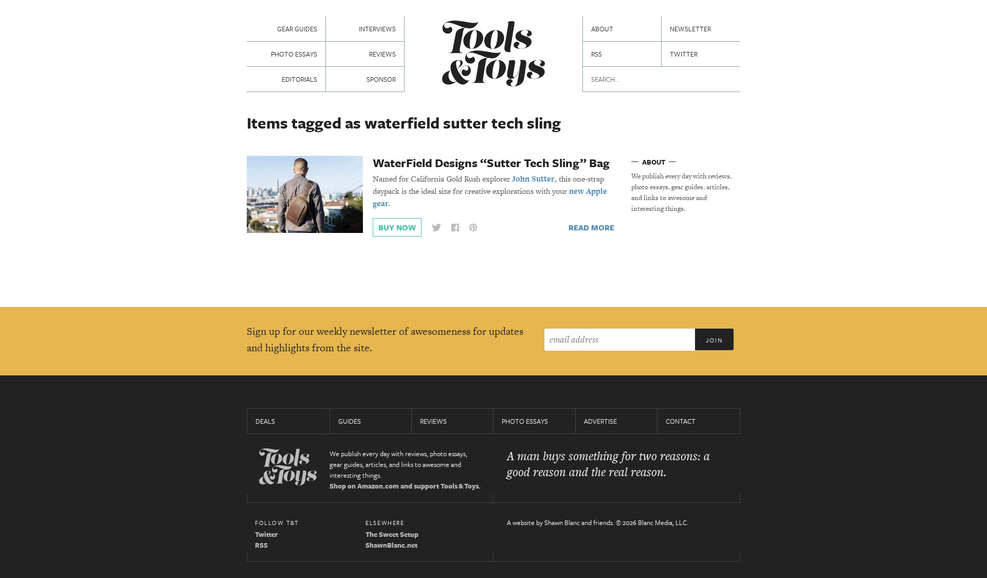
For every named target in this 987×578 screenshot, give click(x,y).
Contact (681, 421)
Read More (591, 227)
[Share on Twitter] (436, 227)
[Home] (493, 55)
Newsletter (690, 29)
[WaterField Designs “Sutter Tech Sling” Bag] (305, 194)
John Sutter (533, 178)
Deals (265, 421)
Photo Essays (294, 54)
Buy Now (397, 227)
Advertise (600, 421)
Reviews (382, 54)
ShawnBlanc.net (391, 545)
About (602, 29)
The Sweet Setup (391, 534)
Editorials (299, 79)
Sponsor (381, 79)
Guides (349, 421)
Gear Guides (297, 29)
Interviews (377, 29)
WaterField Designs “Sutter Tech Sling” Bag (491, 162)
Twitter (684, 54)
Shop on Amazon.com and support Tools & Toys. (405, 486)
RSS (596, 54)
